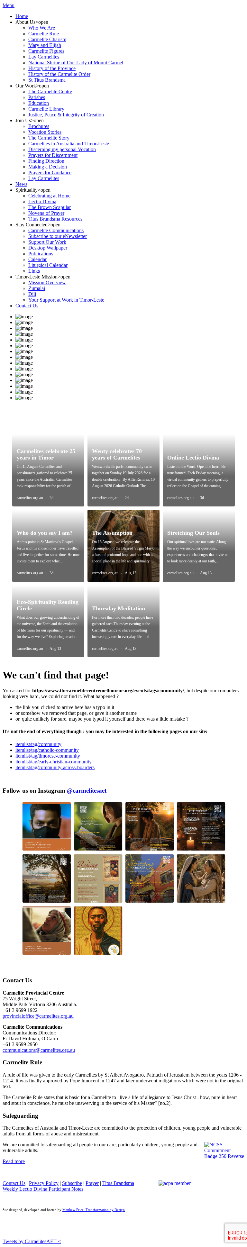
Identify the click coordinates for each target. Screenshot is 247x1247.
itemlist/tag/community (38, 744)
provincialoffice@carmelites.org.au (38, 1016)
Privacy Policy (44, 1183)
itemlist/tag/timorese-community (47, 756)
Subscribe (72, 1183)
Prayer (92, 1183)
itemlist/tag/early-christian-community (53, 761)
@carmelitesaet (86, 790)
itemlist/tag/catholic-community (47, 750)
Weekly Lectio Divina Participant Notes (43, 1189)
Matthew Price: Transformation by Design (93, 1210)
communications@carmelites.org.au (39, 1050)
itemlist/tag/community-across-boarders (55, 767)
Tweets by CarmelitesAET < (32, 1241)
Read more (14, 1161)
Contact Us (14, 1183)
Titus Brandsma (118, 1183)
